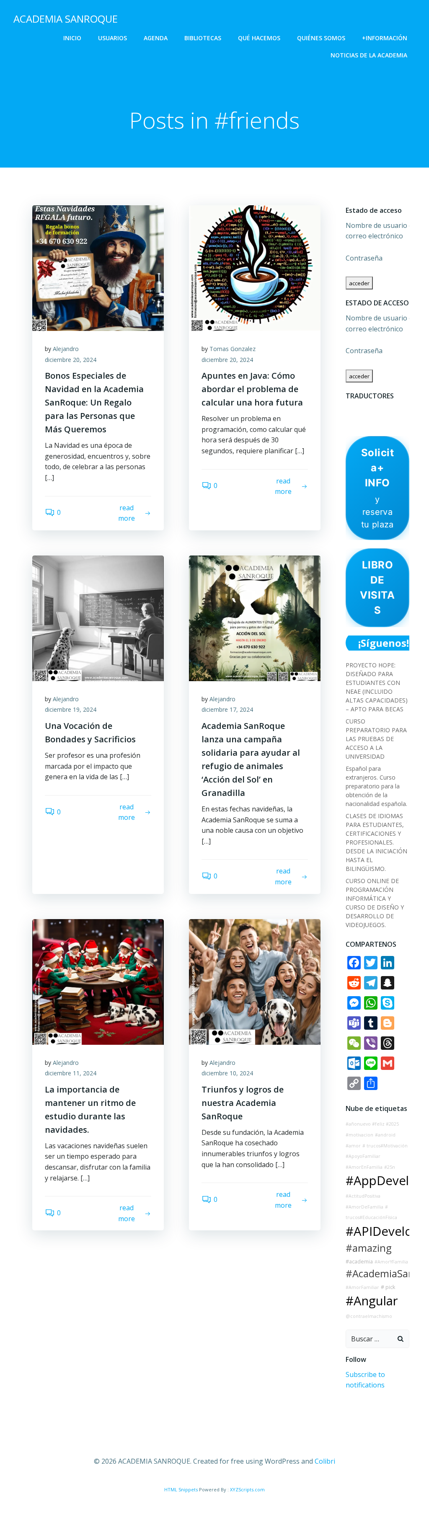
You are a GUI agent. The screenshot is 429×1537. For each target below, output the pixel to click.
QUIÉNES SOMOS (321, 38)
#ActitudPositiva (363, 1196)
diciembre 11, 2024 (70, 1073)
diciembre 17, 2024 (227, 709)
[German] (405, 410)
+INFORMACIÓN (384, 38)
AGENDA (156, 38)
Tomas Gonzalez (232, 349)
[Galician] (394, 410)
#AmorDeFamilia (364, 1207)
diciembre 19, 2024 (70, 709)
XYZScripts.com (247, 1489)
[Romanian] (383, 421)
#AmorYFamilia (391, 1262)
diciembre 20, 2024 (70, 360)
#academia (359, 1261)
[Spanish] (405, 421)
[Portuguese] (372, 421)
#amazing (369, 1248)
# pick (388, 1287)
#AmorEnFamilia (364, 1167)
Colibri (325, 1461)
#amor (353, 1146)
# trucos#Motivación (385, 1146)
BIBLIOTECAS (202, 38)
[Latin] (362, 421)
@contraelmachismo (369, 1316)
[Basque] (351, 410)
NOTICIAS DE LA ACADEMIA (369, 55)
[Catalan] (362, 410)
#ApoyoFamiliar (363, 1156)
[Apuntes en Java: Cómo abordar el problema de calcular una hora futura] (254, 267)
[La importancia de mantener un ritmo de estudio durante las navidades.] (98, 981)
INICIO (72, 38)
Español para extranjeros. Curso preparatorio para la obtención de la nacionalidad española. (376, 786)
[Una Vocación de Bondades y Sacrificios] (98, 617)
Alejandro (66, 349)
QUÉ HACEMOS (259, 38)
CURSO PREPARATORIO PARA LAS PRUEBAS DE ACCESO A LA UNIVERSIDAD (376, 738)
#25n (389, 1167)
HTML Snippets (181, 1489)
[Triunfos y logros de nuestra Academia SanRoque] (254, 981)
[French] (383, 410)
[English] (372, 410)
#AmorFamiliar (362, 1287)
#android (385, 1135)
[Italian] (351, 421)
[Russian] (394, 421)
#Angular (372, 1300)
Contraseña (364, 258)
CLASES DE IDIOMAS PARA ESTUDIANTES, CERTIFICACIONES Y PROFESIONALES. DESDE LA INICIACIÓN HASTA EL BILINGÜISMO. (376, 842)
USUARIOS (112, 38)
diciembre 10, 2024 (227, 1073)
